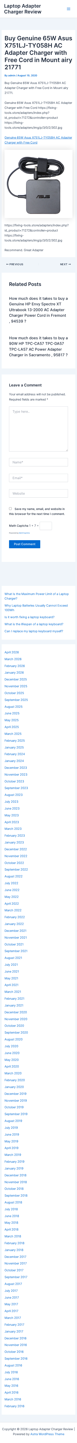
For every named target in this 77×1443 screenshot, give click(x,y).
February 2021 (14, 998)
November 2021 (16, 937)
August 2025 (14, 707)
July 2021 (11, 965)
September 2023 (16, 788)
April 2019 (11, 1148)
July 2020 (11, 1046)
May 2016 (11, 1386)
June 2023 (12, 808)
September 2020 (16, 1032)
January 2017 (14, 1331)
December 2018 (15, 1175)
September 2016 (16, 1358)
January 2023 (14, 842)
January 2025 (14, 747)
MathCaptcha (24, 533)
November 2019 (16, 1100)
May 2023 (12, 815)
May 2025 (12, 720)
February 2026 (15, 666)
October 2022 (14, 863)
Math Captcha (18, 525)
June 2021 (12, 971)
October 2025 (14, 693)
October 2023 (14, 781)
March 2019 (13, 1155)
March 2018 (13, 1236)
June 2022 (12, 890)
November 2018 (16, 1182)
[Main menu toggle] (68, 9)
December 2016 (15, 1338)
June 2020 (12, 1053)
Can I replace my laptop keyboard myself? (34, 631)
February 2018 (14, 1243)
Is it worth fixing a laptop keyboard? (29, 617)
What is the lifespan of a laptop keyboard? (34, 624)
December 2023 (16, 768)
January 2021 (14, 1005)
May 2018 (11, 1223)
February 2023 (15, 835)
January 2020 (14, 1087)
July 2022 (11, 883)
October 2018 (14, 1189)
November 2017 (16, 1263)
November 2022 (16, 856)
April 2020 (12, 1066)
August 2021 (13, 958)
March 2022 (13, 910)
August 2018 (13, 1202)
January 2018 (14, 1250)
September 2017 (16, 1277)
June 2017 (12, 1297)
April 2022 (12, 904)
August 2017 (13, 1284)
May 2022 (12, 897)
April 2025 (12, 727)
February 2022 (15, 917)
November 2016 (16, 1345)
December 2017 (15, 1257)
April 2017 (11, 1311)
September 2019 (16, 1114)
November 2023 (16, 774)
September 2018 (16, 1195)
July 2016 (11, 1372)
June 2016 (12, 1379)
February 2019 (14, 1162)
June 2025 (12, 713)
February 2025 (15, 740)
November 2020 (16, 1019)
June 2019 (12, 1134)
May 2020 (12, 1060)
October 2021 (14, 944)
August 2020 (14, 1039)
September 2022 (16, 869)
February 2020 (15, 1080)
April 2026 (12, 652)
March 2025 (13, 734)
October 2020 (14, 1026)
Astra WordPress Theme (47, 1434)
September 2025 (16, 700)
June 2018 (12, 1216)
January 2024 (14, 761)
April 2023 (12, 822)
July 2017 (11, 1291)
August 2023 (14, 795)
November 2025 (16, 686)
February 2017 (14, 1325)
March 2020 (13, 1073)
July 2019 (11, 1128)
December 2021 (15, 931)
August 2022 (14, 876)
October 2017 (14, 1270)
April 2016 (11, 1392)
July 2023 (11, 802)
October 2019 (14, 1107)
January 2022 (14, 924)
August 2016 (13, 1365)
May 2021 (11, 978)
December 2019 (15, 1094)
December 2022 (16, 849)
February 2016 (14, 1406)
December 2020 (16, 1012)
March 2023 (13, 829)
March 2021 (13, 992)
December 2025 (16, 679)
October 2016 (14, 1352)
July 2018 (11, 1209)
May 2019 (11, 1141)
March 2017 (13, 1318)
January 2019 (14, 1168)
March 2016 (13, 1399)
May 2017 (11, 1304)
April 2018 (11, 1229)
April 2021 (11, 985)
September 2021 (16, 951)
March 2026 (13, 659)
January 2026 (14, 672)
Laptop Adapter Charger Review (22, 9)
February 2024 (15, 754)
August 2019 (13, 1121)
